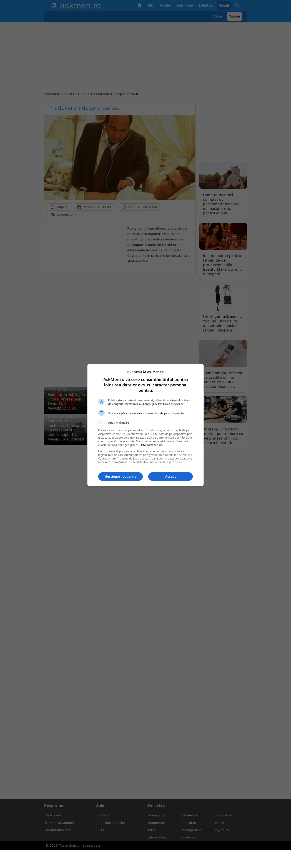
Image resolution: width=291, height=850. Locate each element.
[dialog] (145, 425)
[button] (145, 423)
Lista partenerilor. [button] (151, 445)
